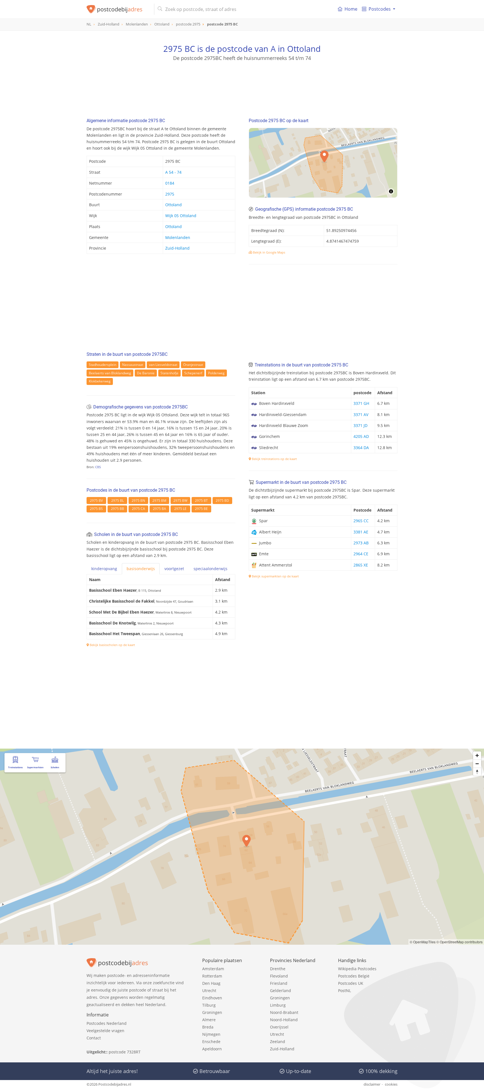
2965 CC (361, 520)
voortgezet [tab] (174, 568)
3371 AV (360, 414)
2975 (169, 194)
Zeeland (277, 1041)
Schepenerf (193, 373)
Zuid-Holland (177, 248)
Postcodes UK (350, 983)
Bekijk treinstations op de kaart (274, 459)
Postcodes (379, 9)
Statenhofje (169, 373)
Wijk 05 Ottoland (180, 215)
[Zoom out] (477, 764)
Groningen (212, 1012)
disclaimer (372, 1084)
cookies (391, 1084)
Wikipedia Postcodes (357, 968)
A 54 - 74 (173, 172)
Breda (207, 1027)
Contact (94, 1038)
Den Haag (211, 983)
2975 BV (96, 500)
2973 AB (361, 542)
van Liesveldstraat (163, 364)
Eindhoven (212, 997)
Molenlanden (177, 237)
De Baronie (146, 373)
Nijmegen (211, 1034)
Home (351, 9)
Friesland (278, 983)
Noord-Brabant (284, 1012)
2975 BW (180, 500)
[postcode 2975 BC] (118, 9)
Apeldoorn (212, 1048)
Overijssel (279, 1027)
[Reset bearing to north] (477, 772)
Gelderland (280, 990)
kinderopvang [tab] (104, 568)
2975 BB (117, 508)
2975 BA (159, 508)
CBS (98, 467)
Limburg (278, 1005)
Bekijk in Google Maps (268, 252)
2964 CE (360, 553)
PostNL (344, 990)
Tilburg (209, 1005)
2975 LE (180, 508)
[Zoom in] (477, 755)
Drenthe (277, 968)
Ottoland (173, 204)
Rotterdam (212, 976)
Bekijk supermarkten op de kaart (275, 576)
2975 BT (201, 500)
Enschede (211, 1041)
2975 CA (138, 508)
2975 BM (159, 500)
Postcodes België (353, 976)
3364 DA (361, 447)
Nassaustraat (132, 364)
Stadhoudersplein (102, 364)
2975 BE (201, 508)
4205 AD (361, 436)
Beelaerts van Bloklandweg (110, 373)
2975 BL (117, 500)
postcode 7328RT (125, 1052)
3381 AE (360, 532)
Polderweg (216, 373)
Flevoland (279, 976)
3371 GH (361, 403)
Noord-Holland (284, 1019)
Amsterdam (213, 968)
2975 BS (96, 508)
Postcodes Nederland (107, 1023)
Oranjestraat (193, 364)
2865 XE (360, 565)
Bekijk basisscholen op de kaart (112, 645)
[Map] (242, 847)
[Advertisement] (242, 86)
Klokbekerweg (100, 381)
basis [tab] (141, 568)
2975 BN (138, 500)
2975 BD (222, 500)
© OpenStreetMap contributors (459, 941)
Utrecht (209, 990)
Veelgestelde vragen (105, 1030)
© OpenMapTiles (423, 941)
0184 (169, 183)
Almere (209, 1019)
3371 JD (360, 425)
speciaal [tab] (210, 568)
